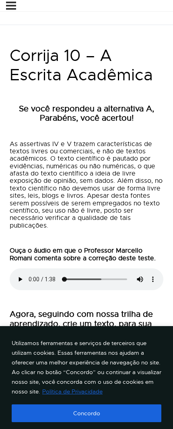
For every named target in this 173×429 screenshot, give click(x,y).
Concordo (86, 413)
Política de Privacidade (72, 391)
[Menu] (11, 6)
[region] (86, 377)
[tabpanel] (86, 221)
